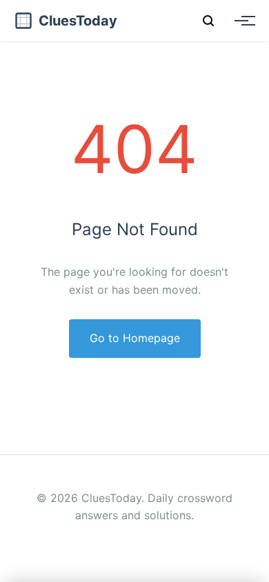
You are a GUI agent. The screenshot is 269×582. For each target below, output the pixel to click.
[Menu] (241, 20)
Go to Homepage (135, 338)
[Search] (208, 20)
